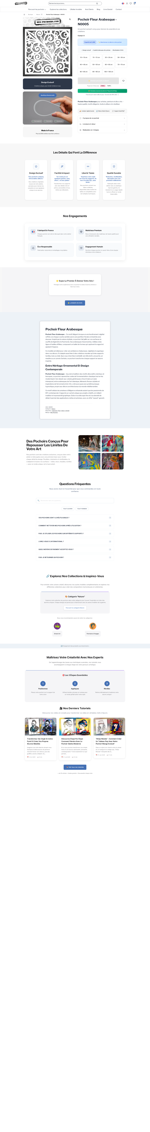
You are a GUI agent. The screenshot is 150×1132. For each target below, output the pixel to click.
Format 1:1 (81, 36)
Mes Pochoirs (54, 412)
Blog (98, 9)
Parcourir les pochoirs (36, 9)
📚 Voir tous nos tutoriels (75, 767)
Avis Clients (89, 9)
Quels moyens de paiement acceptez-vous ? (56, 549)
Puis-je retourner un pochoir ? (51, 557)
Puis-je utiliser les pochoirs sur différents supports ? (61, 533)
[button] (70, 19)
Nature (53, 408)
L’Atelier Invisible (76, 9)
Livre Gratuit (107, 9)
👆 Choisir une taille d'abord (98, 81)
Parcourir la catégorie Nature (75, 608)
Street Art (57, 634)
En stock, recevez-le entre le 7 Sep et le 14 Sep (104, 91)
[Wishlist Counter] (131, 3)
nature (63, 410)
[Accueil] (24, 14)
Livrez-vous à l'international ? (51, 541)
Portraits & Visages (93, 634)
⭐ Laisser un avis (75, 303)
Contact (119, 9)
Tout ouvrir (67, 509)
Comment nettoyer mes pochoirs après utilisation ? (60, 525)
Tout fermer (82, 509)
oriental (67, 410)
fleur (59, 410)
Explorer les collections (58, 9)
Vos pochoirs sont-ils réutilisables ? (54, 518)
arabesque (55, 410)
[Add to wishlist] (123, 80)
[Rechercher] (97, 3)
